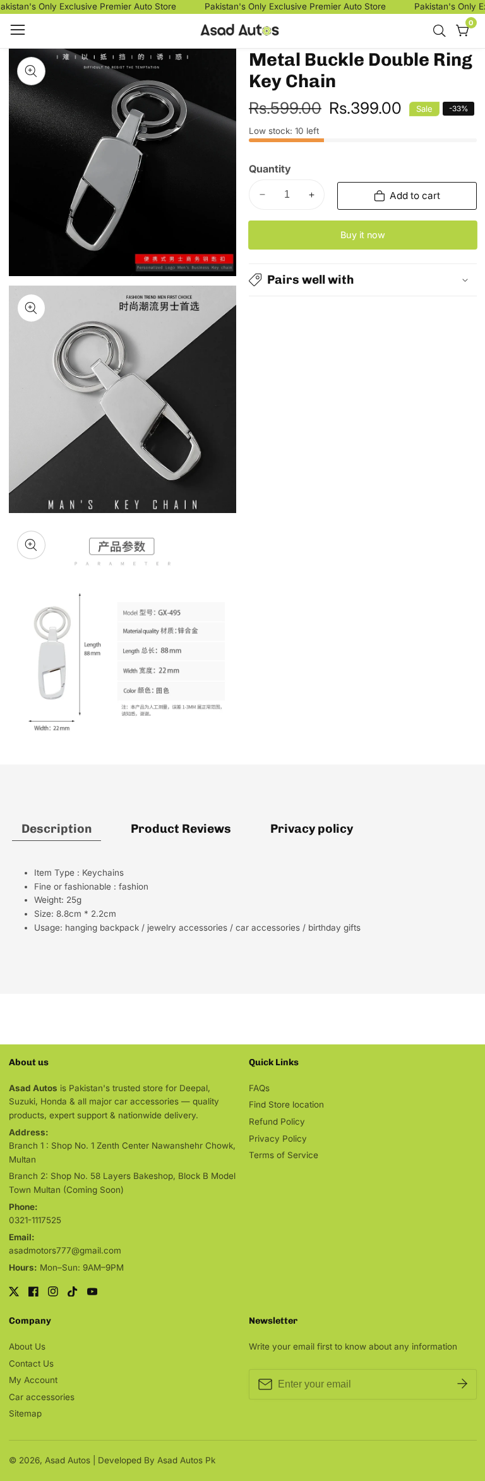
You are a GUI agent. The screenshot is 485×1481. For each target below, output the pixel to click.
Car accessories (42, 1397)
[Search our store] (442, 31)
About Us (27, 1346)
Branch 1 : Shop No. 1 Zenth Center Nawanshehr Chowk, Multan (122, 1152)
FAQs (259, 1088)
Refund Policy (277, 1121)
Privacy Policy (278, 1138)
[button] (363, 280)
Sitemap (25, 1413)
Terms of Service (283, 1155)
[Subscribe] (462, 1384)
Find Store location (286, 1104)
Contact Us (31, 1363)
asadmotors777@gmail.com (65, 1250)
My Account (33, 1380)
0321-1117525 (35, 1220)
